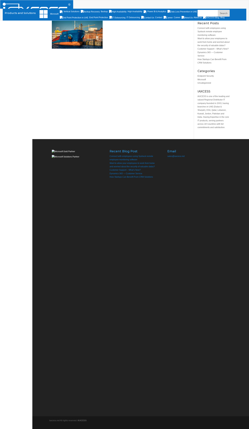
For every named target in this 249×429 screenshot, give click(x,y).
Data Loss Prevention (208, 11)
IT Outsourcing (133, 17)
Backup (104, 11)
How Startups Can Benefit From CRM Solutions (131, 177)
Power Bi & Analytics (156, 11)
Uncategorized (204, 83)
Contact (158, 17)
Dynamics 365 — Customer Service (126, 173)
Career (176, 17)
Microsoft (202, 79)
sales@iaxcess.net (176, 156)
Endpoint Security (206, 76)
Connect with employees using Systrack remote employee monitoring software (212, 31)
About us (197, 17)
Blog (222, 17)
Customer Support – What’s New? (213, 49)
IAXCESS (82, 420)
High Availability (134, 11)
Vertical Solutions (71, 11)
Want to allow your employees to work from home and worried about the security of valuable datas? (214, 42)
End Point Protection (98, 17)
